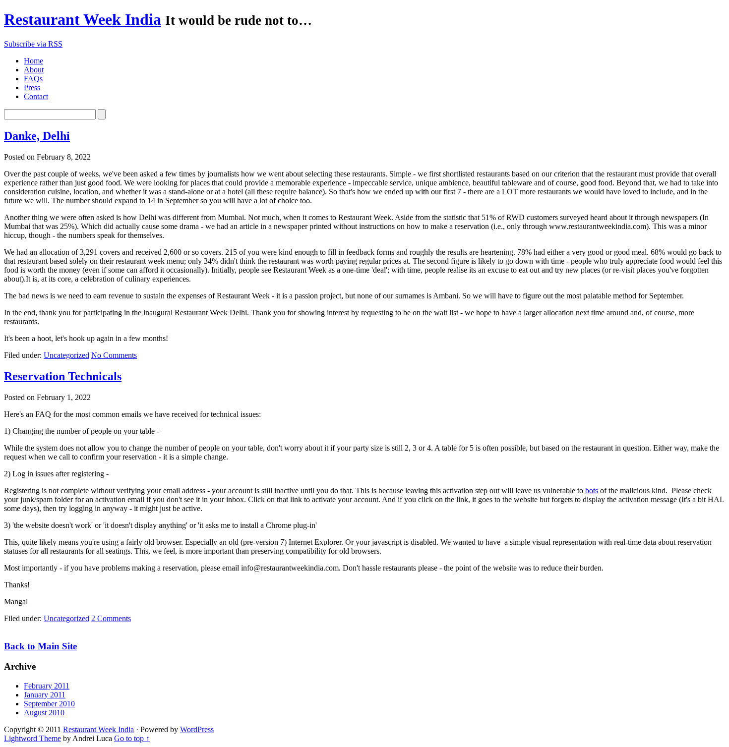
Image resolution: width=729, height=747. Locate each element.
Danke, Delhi (37, 135)
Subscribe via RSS (33, 44)
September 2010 (49, 703)
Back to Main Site (40, 646)
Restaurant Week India (82, 19)
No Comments (114, 355)
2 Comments (111, 618)
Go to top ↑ (132, 738)
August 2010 (44, 712)
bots (591, 490)
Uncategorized (66, 355)
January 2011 (44, 694)
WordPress (197, 729)
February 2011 (46, 686)
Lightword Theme (32, 738)
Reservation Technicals (63, 376)
